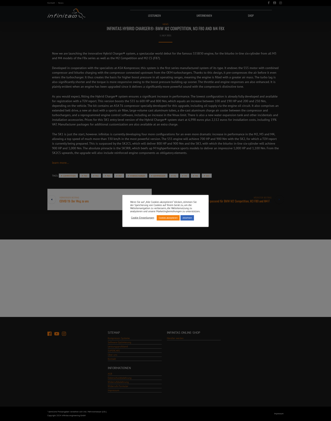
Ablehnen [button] (187, 217)
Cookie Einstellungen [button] (142, 217)
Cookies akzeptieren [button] (168, 217)
